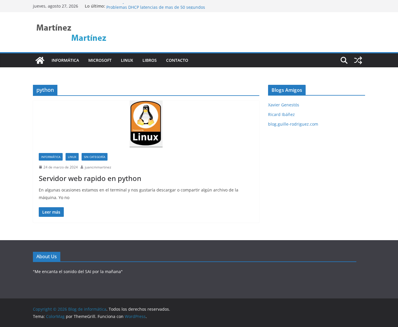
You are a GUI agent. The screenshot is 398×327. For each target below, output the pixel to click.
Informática (65, 60)
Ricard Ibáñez (281, 114)
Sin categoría (94, 157)
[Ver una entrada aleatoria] (358, 60)
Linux (127, 60)
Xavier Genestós (283, 105)
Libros (149, 60)
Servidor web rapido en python (90, 178)
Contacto (177, 60)
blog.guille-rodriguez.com (293, 124)
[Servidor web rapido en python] (146, 124)
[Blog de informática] (40, 60)
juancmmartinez (98, 167)
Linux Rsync (117, 3)
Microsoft (100, 60)
